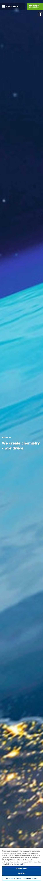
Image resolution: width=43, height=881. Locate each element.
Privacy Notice (19, 864)
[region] (21, 864)
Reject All (21, 873)
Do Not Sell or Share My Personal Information (21, 878)
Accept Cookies (21, 868)
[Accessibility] (40, 14)
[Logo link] (34, 6)
